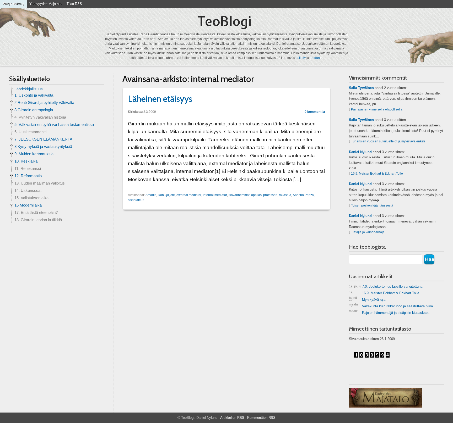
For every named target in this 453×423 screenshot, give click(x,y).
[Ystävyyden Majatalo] (385, 398)
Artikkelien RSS (232, 418)
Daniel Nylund (360, 152)
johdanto (316, 58)
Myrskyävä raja (367, 301)
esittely (301, 58)
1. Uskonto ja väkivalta (33, 95)
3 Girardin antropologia (33, 110)
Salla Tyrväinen (361, 88)
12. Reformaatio (28, 176)
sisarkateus (136, 200)
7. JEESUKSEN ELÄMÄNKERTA (43, 139)
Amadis (150, 195)
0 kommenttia (315, 112)
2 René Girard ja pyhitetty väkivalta (44, 102)
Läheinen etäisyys (160, 98)
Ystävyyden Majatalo (45, 4)
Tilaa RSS (74, 4)
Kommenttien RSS (261, 418)
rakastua (285, 195)
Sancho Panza (303, 195)
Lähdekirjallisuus (28, 89)
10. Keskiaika (25, 161)
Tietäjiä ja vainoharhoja (368, 232)
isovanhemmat (239, 195)
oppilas (256, 195)
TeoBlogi (224, 21)
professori (270, 195)
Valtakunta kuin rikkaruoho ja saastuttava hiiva (391, 307)
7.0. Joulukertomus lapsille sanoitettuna (385, 286)
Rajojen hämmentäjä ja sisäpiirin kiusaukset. (396, 313)
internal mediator (215, 195)
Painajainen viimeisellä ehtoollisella (376, 109)
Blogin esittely (13, 4)
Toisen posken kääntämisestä (372, 205)
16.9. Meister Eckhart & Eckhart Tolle (377, 173)
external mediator (188, 195)
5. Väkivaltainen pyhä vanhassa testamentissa (54, 124)
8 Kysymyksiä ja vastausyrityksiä (43, 146)
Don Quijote (166, 195)
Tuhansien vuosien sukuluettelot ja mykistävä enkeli (388, 141)
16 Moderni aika (28, 205)
